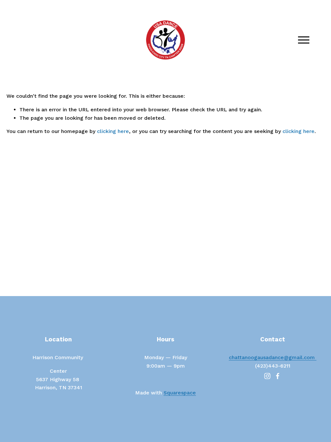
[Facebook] (277, 376)
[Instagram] (267, 376)
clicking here (113, 131)
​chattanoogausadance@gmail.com (272, 357)
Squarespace (180, 393)
